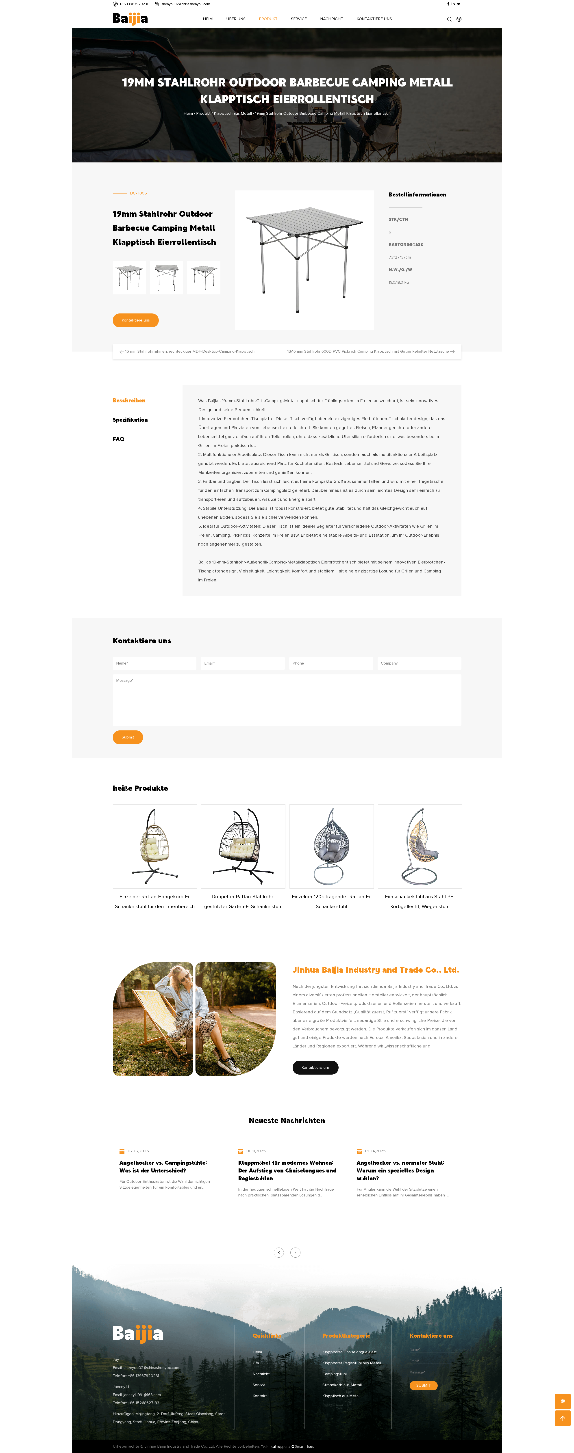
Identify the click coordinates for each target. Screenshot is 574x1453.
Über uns (236, 19)
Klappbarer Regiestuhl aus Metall (351, 1363)
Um (256, 1363)
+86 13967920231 (134, 4)
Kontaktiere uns (374, 19)
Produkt (268, 19)
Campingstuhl (334, 1374)
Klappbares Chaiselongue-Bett (349, 1352)
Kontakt (260, 1396)
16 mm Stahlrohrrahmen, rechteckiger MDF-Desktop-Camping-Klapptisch (189, 352)
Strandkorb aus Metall (342, 1385)
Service (299, 19)
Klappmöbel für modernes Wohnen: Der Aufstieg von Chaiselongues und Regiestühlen (287, 1170)
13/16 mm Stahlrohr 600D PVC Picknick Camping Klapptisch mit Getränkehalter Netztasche (368, 352)
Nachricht (331, 19)
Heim (208, 19)
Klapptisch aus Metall (233, 114)
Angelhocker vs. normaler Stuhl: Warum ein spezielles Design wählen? (400, 1170)
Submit (128, 737)
